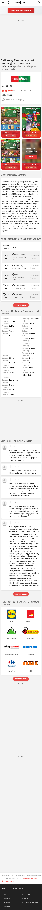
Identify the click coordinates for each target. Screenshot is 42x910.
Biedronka (8, 898)
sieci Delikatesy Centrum (21, 239)
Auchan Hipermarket (31, 902)
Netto (26, 898)
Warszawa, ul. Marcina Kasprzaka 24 (19, 257)
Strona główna (5, 875)
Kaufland (27, 894)
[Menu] (3, 2)
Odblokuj (31, 157)
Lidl (5, 894)
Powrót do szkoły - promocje (20, 10)
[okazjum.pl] (21, 3)
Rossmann (8, 902)
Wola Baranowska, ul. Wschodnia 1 (18, 277)
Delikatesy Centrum (11, 878)
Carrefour (7, 906)
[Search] (39, 2)
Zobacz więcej (21, 305)
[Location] (8, 2)
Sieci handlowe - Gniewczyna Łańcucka (28, 875)
